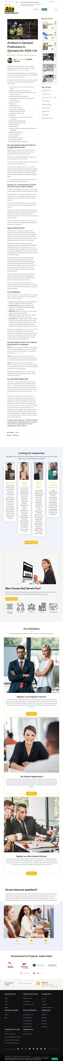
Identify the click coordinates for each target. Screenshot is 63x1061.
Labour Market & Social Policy (12, 1040)
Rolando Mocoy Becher (38, 485)
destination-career (46, 94)
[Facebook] (6, 1)
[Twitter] (12, 1)
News (6, 1014)
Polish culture (45, 114)
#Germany (16, 435)
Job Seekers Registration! (31, 777)
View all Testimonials (31, 542)
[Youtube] (6, 4)
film (55, 97)
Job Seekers (31, 793)
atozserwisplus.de (27, 1017)
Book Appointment (50, 1)
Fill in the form (19, 353)
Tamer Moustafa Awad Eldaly (53, 485)
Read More (11, 599)
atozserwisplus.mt (27, 1026)
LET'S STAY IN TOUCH (9, 984)
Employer (31, 714)
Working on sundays (47, 104)
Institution (44, 1023)
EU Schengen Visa (46, 107)
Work (6, 1001)
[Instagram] (9, 1)
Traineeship (44, 1026)
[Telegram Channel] (45, 1049)
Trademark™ (44, 1004)
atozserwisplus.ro (27, 1020)
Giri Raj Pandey (24, 484)
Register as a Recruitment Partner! (31, 856)
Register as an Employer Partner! (31, 697)
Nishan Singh (10, 483)
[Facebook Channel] (41, 1049)
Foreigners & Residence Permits (13, 1037)
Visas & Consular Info (10, 1034)
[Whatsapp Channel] (37, 1049)
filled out (12, 385)
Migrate (7, 1007)
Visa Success (26, 1001)
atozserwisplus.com (28, 1014)
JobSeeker (44, 1020)
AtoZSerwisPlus (21, 70)
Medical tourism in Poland (48, 118)
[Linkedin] (9, 4)
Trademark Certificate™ (47, 1007)
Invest (6, 1004)
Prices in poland (46, 101)
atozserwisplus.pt (27, 1023)
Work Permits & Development (12, 1043)
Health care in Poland (47, 97)
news (17, 432)
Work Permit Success (28, 1004)
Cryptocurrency (46, 111)
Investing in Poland (47, 90)
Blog (6, 1017)
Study (6, 998)
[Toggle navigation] (56, 10)
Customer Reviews (27, 998)
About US (44, 998)
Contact (44, 1001)
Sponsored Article (27, 1034)
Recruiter (31, 873)
